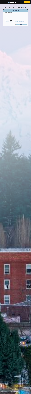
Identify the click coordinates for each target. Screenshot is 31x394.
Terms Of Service (21, 21)
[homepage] (12, 2)
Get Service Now (21, 24)
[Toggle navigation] (1, 2)
